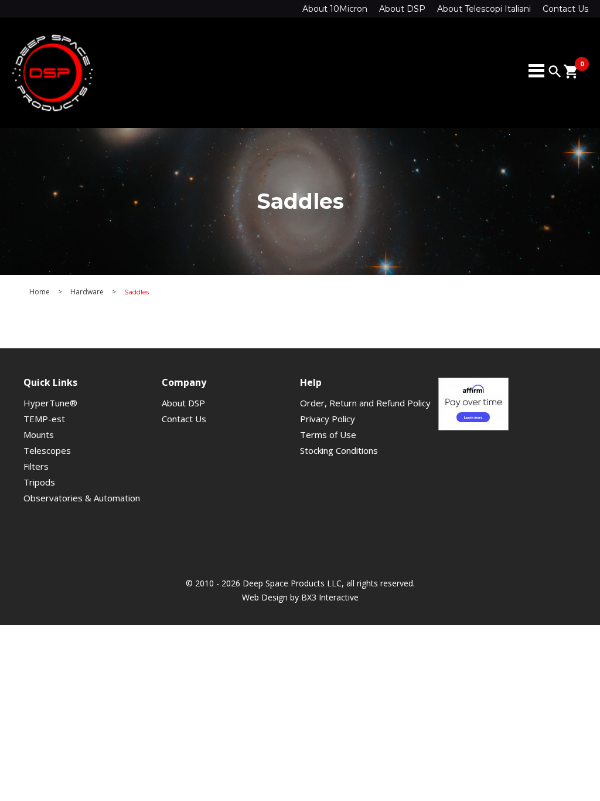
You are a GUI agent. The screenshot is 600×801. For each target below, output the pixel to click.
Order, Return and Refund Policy (365, 403)
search (555, 71)
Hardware (87, 292)
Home (39, 292)
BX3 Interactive (330, 597)
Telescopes (47, 450)
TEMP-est (44, 419)
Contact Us (565, 9)
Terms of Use (328, 434)
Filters (36, 466)
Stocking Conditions (339, 450)
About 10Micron (334, 9)
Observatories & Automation (81, 498)
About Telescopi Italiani (484, 9)
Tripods (39, 482)
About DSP (402, 9)
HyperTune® (50, 403)
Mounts (38, 434)
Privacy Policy (327, 419)
